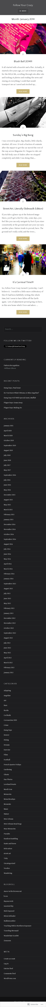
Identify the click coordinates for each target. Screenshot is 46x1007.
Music (6, 809)
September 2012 (10, 633)
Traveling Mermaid (11, 931)
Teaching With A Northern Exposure (17, 926)
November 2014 (10, 529)
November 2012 (10, 623)
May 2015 (7, 505)
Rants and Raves (10, 843)
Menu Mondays (9, 799)
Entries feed (8, 968)
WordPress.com (10, 978)
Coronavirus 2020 (10, 720)
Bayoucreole (8, 901)
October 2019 (9, 440)
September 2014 (10, 539)
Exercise (7, 750)
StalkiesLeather (9, 921)
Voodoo (7, 868)
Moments (7, 804)
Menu (24, 11)
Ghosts (6, 774)
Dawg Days (8, 730)
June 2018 (7, 460)
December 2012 (9, 618)
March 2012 (8, 663)
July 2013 (7, 593)
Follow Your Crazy (23, 5)
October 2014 (9, 534)
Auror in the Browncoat (13, 891)
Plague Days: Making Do (13, 408)
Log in (6, 964)
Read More (23, 91)
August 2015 (8, 500)
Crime (6, 725)
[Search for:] (23, 329)
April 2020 (8, 431)
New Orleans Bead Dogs (13, 824)
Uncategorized (9, 863)
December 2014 (9, 524)
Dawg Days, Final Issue (12, 388)
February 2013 (9, 608)
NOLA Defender (9, 916)
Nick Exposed (9, 911)
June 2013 (7, 598)
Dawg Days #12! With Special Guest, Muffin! (20, 398)
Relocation (8, 849)
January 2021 (8, 426)
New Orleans (8, 819)
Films (6, 755)
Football (7, 760)
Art (5, 700)
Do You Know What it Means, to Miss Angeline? (21, 393)
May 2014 (7, 559)
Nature (6, 814)
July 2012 (7, 643)
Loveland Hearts (10, 784)
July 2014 (7, 549)
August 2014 (8, 544)
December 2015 (9, 495)
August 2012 (8, 638)
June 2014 (7, 554)
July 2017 (7, 465)
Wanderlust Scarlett (11, 936)
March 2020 (8, 436)
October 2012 (9, 628)
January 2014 (8, 579)
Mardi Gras (8, 789)
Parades (7, 834)
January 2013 (8, 613)
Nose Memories (10, 829)
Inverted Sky (8, 906)
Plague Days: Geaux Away (13, 403)
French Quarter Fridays (12, 765)
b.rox (6, 896)
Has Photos (8, 779)
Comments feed (10, 973)
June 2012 (7, 648)
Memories (7, 794)
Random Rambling (11, 839)
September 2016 (10, 475)
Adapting (7, 690)
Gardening (8, 769)
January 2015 (8, 519)
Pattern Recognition (11, 365)
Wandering (8, 873)
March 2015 (8, 510)
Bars (5, 705)
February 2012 (9, 667)
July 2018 (7, 455)
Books (6, 710)
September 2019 (10, 445)
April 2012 (8, 658)
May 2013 (7, 603)
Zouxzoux (7, 941)
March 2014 (8, 569)
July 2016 (7, 480)
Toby (6, 858)
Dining (6, 740)
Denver (6, 735)
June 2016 (7, 485)
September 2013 (10, 584)
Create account (9, 959)
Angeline (7, 696)
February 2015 (9, 514)
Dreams (7, 745)
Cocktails (7, 715)
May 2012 (7, 653)
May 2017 (7, 470)
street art (7, 853)
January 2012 (8, 672)
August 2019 (8, 450)
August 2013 (8, 589)
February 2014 (9, 574)
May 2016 (7, 490)
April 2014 (8, 564)
